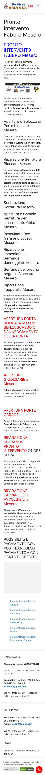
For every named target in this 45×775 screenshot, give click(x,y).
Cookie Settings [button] (11, 769)
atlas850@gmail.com (15, 686)
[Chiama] (39, 769)
